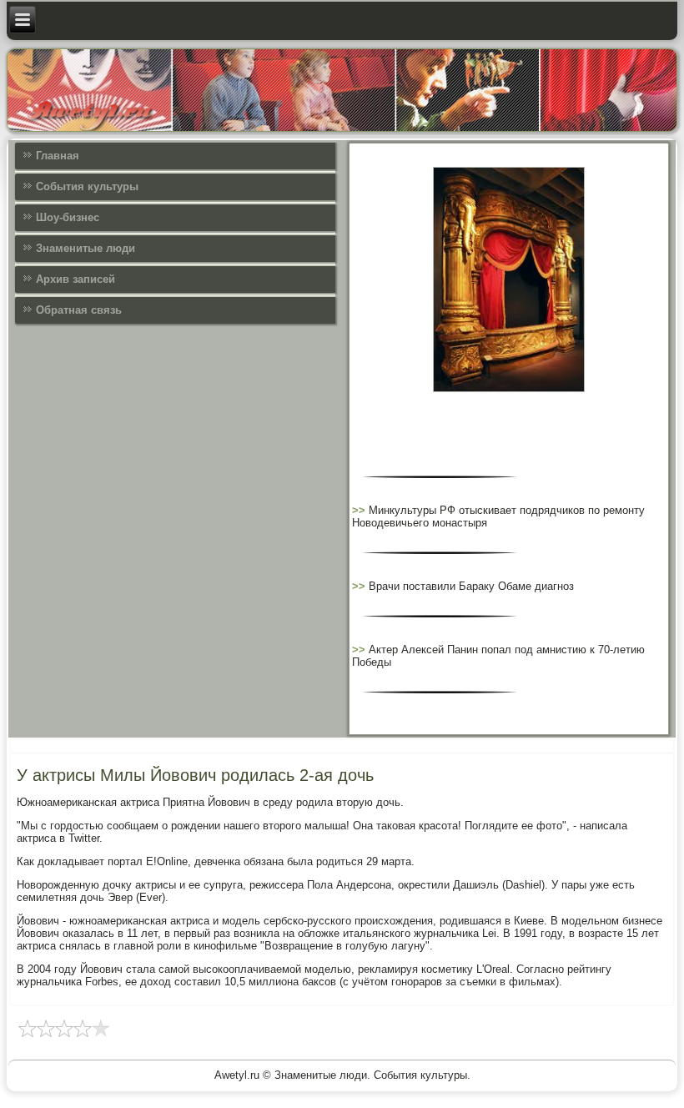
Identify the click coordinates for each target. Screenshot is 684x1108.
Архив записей (75, 279)
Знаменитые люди (85, 248)
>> (360, 510)
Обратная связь (79, 310)
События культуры (87, 186)
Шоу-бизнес (67, 217)
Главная (57, 155)
